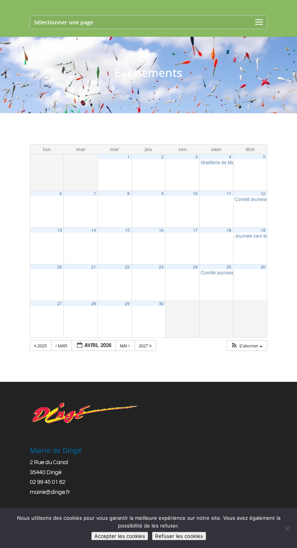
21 (93, 267)
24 (195, 267)
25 (229, 267)
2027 (144, 345)
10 (195, 193)
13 (59, 230)
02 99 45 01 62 (47, 482)
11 (229, 193)
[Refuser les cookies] (287, 528)
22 (127, 267)
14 (93, 230)
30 (161, 303)
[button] (246, 345)
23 (161, 267)
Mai (124, 345)
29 (127, 303)
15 (127, 230)
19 (263, 230)
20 (59, 267)
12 (263, 193)
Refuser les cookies (179, 536)
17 (195, 230)
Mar (62, 345)
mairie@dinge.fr (50, 492)
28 (93, 303)
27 (59, 303)
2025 (42, 345)
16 (161, 230)
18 (229, 230)
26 (263, 267)
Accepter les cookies (119, 536)
